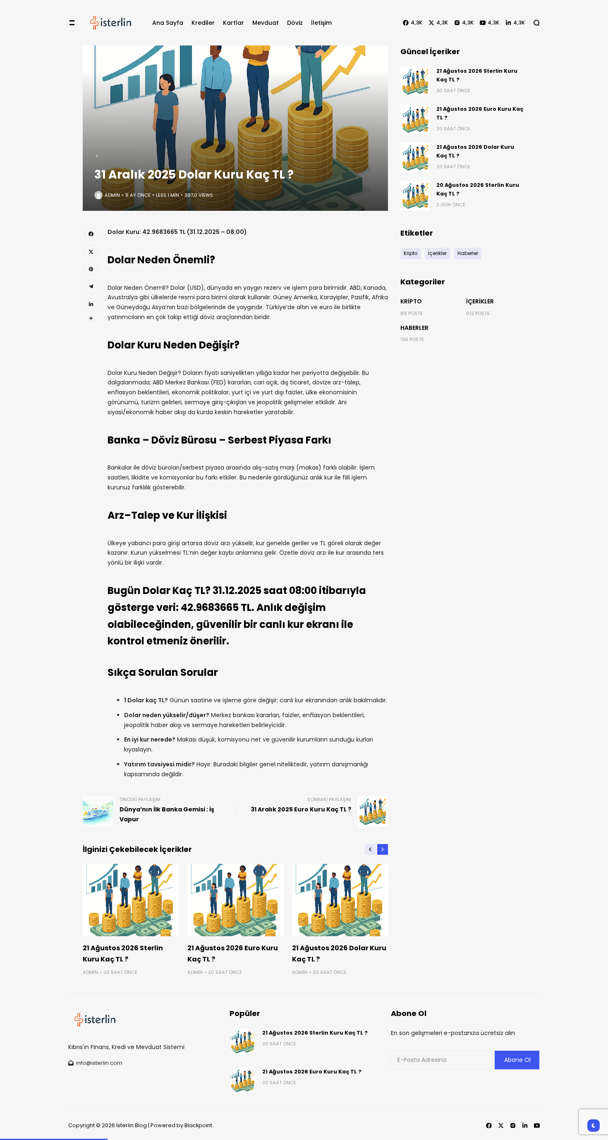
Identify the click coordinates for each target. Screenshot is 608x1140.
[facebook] (91, 234)
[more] (91, 318)
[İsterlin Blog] (111, 22)
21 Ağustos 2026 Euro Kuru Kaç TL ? (311, 1071)
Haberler (414, 328)
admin (112, 195)
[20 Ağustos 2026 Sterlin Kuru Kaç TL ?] (415, 195)
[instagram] (513, 1125)
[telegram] (91, 286)
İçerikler (480, 301)
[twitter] (91, 251)
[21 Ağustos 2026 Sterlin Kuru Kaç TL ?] (131, 900)
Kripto (411, 301)
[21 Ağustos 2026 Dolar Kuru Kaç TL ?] (340, 900)
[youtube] (537, 1125)
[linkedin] (91, 304)
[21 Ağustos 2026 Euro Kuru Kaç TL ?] (235, 900)
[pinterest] (91, 269)
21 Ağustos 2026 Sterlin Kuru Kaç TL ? (315, 1032)
